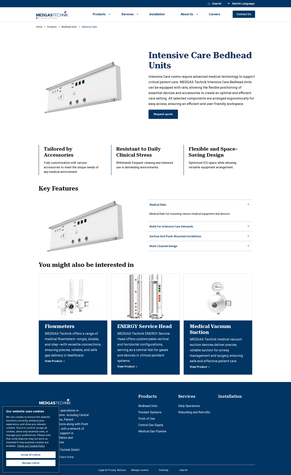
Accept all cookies (31, 454)
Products (99, 14)
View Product (53, 361)
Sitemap (163, 470)
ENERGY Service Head (144, 326)
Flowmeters (59, 326)
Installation (157, 14)
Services (127, 14)
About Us (187, 14)
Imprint (183, 470)
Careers (214, 14)
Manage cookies (140, 470)
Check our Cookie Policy (31, 446)
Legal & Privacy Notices (112, 470)
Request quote (163, 114)
